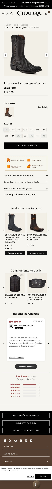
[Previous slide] (4, 343)
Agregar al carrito (15, 253)
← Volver (7, 25)
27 (31, 130)
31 (38, 136)
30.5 (31, 136)
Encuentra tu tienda (26, 423)
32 (44, 136)
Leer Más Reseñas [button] (26, 366)
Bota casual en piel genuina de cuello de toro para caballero (15, 238)
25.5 (13, 130)
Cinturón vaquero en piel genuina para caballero (36, 297)
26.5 (25, 130)
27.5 (37, 130)
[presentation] (3, 230)
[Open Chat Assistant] (37, 484)
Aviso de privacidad (11, 471)
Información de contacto (26, 415)
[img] (15, 321)
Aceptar (43, 476)
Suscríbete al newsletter (26, 431)
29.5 (19, 136)
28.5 (6, 136)
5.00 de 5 (32, 376)
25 (7, 130)
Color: (9, 103)
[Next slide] (48, 343)
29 (13, 136)
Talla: (8, 124)
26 (19, 130)
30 (25, 136)
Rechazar (30, 476)
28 (44, 130)
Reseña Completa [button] (16, 357)
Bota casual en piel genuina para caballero (37, 237)
